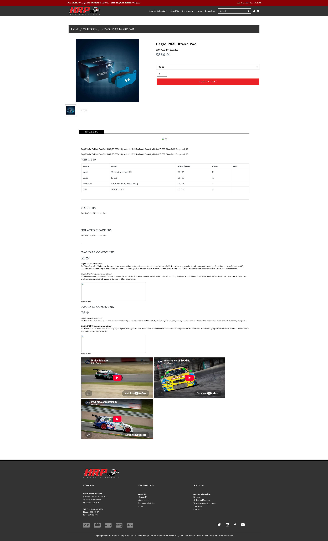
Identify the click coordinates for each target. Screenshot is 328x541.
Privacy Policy (208, 536)
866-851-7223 (243, 3)
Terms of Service (225, 536)
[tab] (91, 132)
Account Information (201, 494)
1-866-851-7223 (97, 509)
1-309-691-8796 (92, 515)
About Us (174, 11)
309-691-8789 (255, 3)
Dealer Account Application (204, 503)
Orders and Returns (201, 500)
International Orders (146, 503)
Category (90, 29)
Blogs (140, 506)
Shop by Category (157, 11)
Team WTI (173, 536)
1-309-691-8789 (94, 512)
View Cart (197, 506)
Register (196, 497)
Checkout (197, 509)
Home (75, 29)
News (199, 11)
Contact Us (210, 11)
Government (187, 11)
